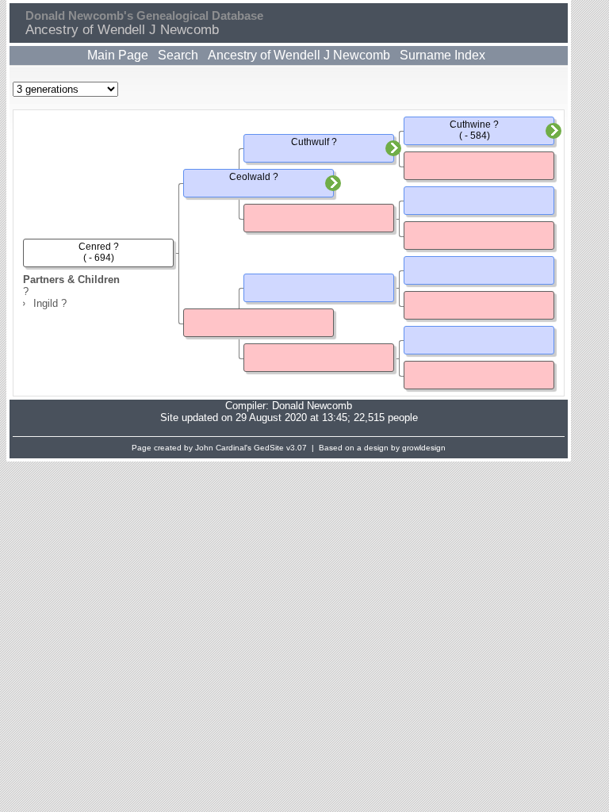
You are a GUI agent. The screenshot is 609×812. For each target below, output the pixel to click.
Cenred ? (99, 246)
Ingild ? (50, 303)
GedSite (269, 447)
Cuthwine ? (474, 124)
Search (178, 55)
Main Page (117, 55)
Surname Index (442, 55)
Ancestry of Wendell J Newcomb (299, 55)
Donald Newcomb (312, 406)
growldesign (424, 447)
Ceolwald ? (253, 176)
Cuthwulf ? (314, 141)
